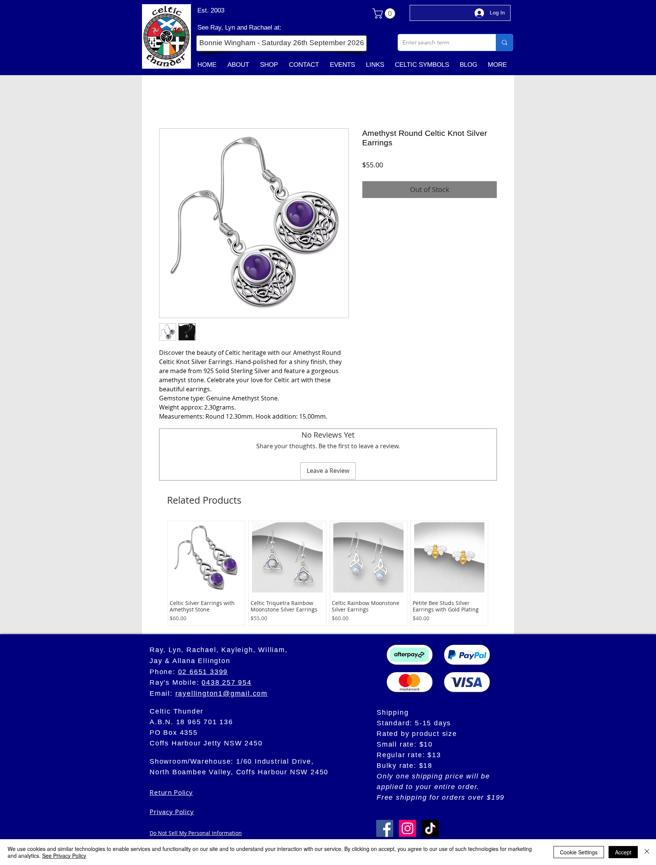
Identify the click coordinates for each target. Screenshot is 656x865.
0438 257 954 (227, 682)
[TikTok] (430, 828)
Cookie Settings (579, 852)
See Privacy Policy (64, 855)
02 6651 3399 (203, 672)
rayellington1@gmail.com (221, 693)
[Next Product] (503, 573)
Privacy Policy (172, 811)
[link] (384, 13)
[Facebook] (384, 828)
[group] (328, 573)
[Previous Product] (152, 573)
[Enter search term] (504, 42)
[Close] (646, 852)
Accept (623, 852)
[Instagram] (407, 828)
